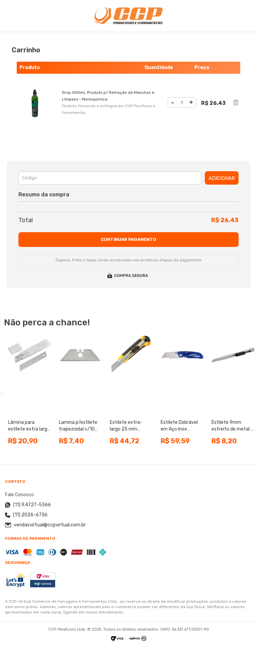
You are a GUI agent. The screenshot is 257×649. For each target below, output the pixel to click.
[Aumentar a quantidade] (191, 103)
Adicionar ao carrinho (29, 409)
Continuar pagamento (128, 239)
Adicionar (221, 178)
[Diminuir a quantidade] (172, 103)
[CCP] (128, 15)
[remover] (236, 102)
